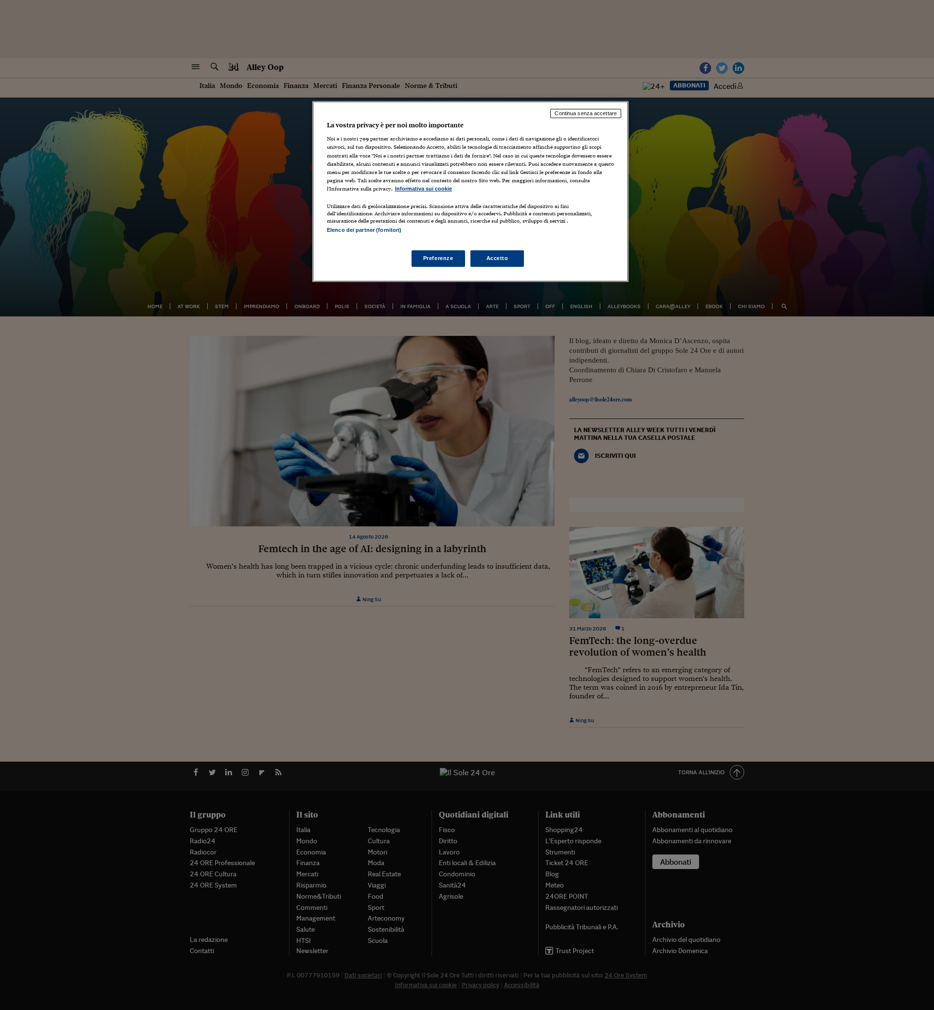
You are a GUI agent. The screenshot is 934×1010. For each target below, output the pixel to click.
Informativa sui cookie (423, 189)
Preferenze (438, 258)
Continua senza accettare (586, 113)
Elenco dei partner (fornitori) (364, 230)
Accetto (497, 258)
